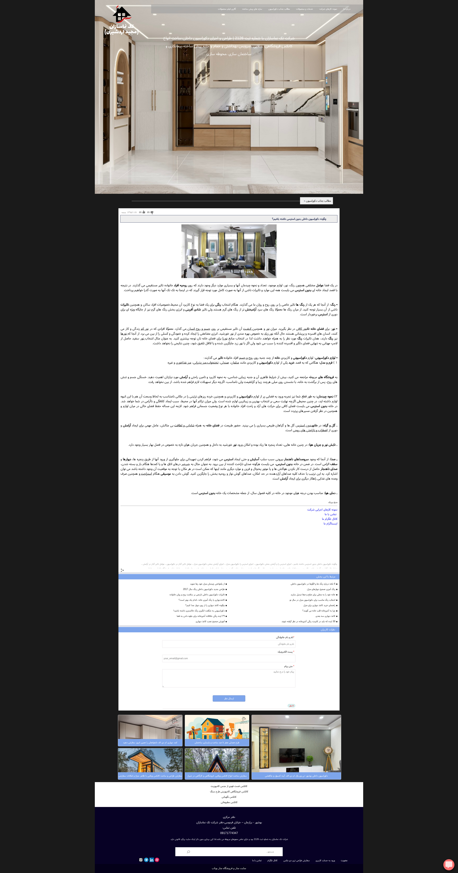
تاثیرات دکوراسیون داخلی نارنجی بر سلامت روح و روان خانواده (197, 594)
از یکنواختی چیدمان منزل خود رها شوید (207, 583)
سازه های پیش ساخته (252, 9)
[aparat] (156, 860)
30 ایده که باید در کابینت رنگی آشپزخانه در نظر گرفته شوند (308, 621)
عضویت (344, 860)
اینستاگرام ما (330, 523)
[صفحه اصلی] (121, 19)
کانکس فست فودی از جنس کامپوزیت (229, 786)
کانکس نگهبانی (229, 797)
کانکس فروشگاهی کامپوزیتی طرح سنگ (229, 791)
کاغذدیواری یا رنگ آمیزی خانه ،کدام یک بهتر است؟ (202, 600)
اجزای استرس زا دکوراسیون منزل (239, 563)
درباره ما (346, 9)
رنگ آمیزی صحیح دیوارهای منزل (321, 589)
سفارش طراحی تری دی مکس (296, 860)
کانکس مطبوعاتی (229, 802)
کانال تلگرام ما (329, 519)
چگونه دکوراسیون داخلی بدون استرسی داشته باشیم (315, 563)
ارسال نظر (229, 698)
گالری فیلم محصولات (227, 9)
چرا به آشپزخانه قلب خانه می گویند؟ (318, 610)
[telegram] (145, 860)
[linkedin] (151, 860)
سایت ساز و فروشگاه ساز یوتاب (229, 868)
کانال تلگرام (272, 860)
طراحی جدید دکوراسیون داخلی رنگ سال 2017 (204, 589)
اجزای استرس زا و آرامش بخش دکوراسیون (273, 563)
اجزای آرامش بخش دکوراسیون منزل (209, 563)
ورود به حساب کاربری (325, 860)
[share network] (123, 570)
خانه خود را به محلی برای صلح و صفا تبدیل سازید (313, 594)
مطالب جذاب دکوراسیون (279, 9)
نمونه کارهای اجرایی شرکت (322, 509)
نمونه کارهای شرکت (328, 9)
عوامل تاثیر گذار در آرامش (153, 563)
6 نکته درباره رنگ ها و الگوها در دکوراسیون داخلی (313, 583)
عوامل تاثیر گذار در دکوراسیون (179, 563)
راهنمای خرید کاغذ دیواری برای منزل (319, 605)
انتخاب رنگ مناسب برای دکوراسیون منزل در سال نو (312, 600)
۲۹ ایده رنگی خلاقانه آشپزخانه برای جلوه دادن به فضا (201, 616)
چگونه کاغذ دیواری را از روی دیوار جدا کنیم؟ (205, 605)
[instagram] (140, 860)
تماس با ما (331, 514)
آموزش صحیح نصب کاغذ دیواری (210, 621)
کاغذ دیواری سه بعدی (325, 616)
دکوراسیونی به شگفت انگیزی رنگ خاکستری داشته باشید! (199, 610)
